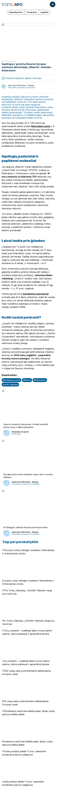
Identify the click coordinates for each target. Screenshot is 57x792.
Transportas (31, 12)
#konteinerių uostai (11, 380)
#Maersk (27, 380)
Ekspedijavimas (16, 12)
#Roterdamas (40, 380)
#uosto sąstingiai (10, 384)
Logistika (44, 12)
